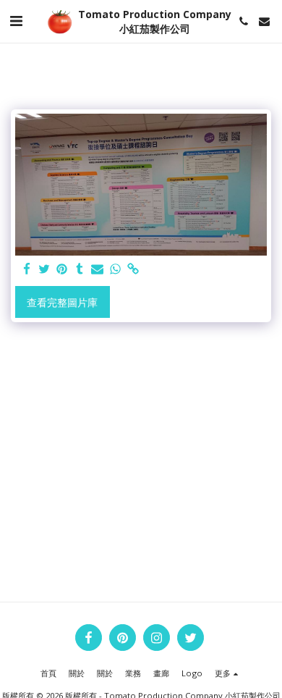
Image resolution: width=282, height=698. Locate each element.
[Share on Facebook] (26, 269)
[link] (133, 269)
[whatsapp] (115, 269)
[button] (16, 20)
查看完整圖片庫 (62, 302)
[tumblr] (80, 269)
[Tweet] (44, 269)
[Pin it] (62, 269)
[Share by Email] (97, 269)
